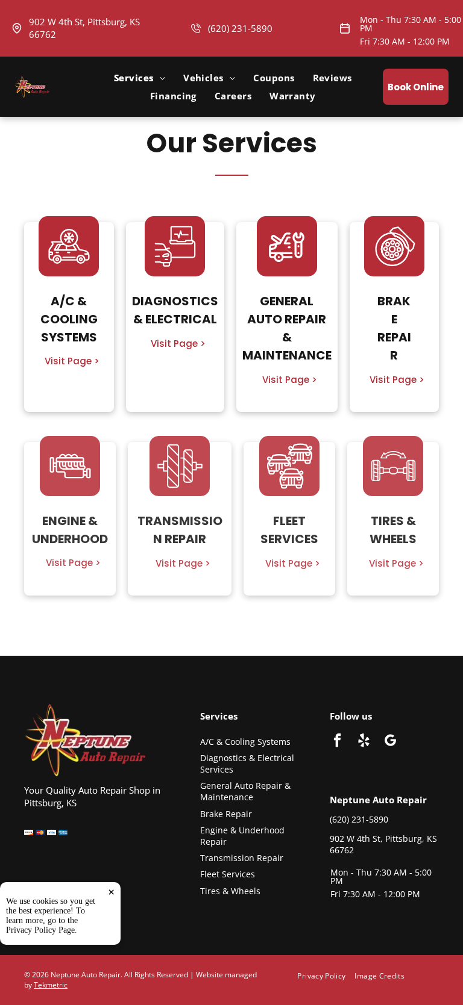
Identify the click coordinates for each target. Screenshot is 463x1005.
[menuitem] (139, 78)
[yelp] (363, 742)
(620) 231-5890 (240, 28)
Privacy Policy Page (40, 930)
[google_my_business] (390, 742)
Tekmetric (51, 985)
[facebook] (337, 742)
